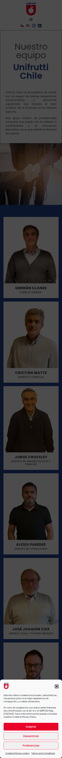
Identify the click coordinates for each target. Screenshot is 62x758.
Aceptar (31, 726)
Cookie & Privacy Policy (24, 716)
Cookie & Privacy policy (17, 753)
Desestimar (31, 736)
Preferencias (31, 745)
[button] (56, 686)
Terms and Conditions (43, 753)
